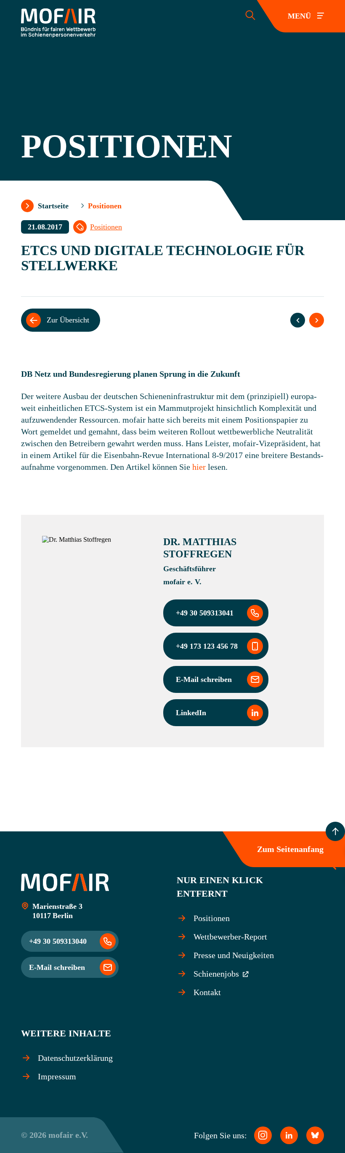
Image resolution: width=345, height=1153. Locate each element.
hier (199, 466)
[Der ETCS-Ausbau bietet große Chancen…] (297, 320)
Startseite (53, 205)
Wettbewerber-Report (230, 936)
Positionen (106, 227)
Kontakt (207, 992)
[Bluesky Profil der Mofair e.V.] (315, 1135)
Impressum (57, 1076)
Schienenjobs (217, 973)
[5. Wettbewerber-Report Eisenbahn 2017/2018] (316, 320)
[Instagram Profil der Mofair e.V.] (263, 1135)
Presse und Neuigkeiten (234, 955)
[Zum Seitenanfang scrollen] (335, 831)
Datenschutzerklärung (75, 1057)
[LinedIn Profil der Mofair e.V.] (289, 1135)
